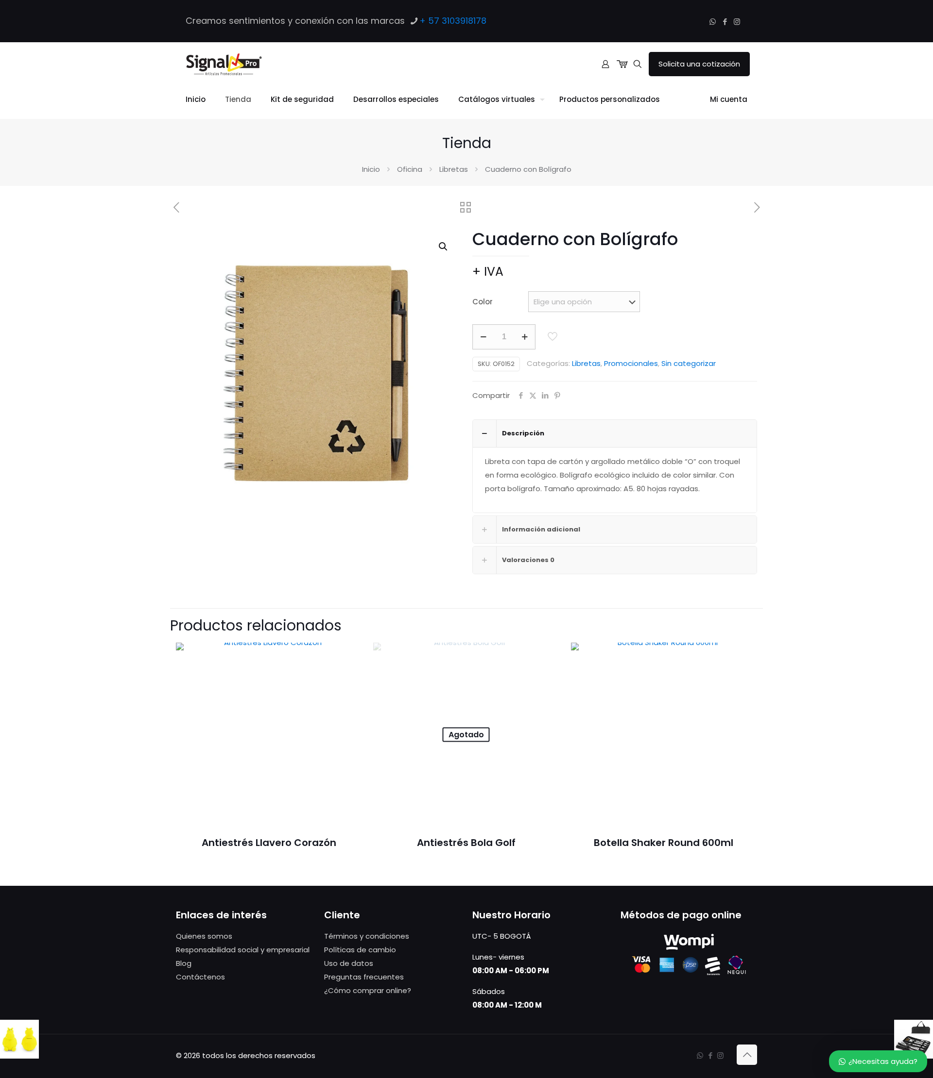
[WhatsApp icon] (712, 22)
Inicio (371, 169)
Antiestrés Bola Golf (466, 842)
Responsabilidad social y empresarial (243, 950)
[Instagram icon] (737, 22)
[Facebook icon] (724, 22)
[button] (443, 246)
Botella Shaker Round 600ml (663, 842)
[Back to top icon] (747, 1055)
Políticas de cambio (360, 950)
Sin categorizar (688, 363)
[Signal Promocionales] (224, 64)
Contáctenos (200, 977)
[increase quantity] (524, 337)
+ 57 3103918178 (452, 21)
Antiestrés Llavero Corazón (269, 842)
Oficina (409, 169)
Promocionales (631, 363)
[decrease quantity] (483, 337)
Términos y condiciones (366, 936)
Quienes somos (204, 936)
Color (482, 302)
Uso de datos (348, 963)
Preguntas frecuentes (364, 977)
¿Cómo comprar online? (367, 990)
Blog (183, 963)
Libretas (453, 169)
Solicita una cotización (699, 64)
